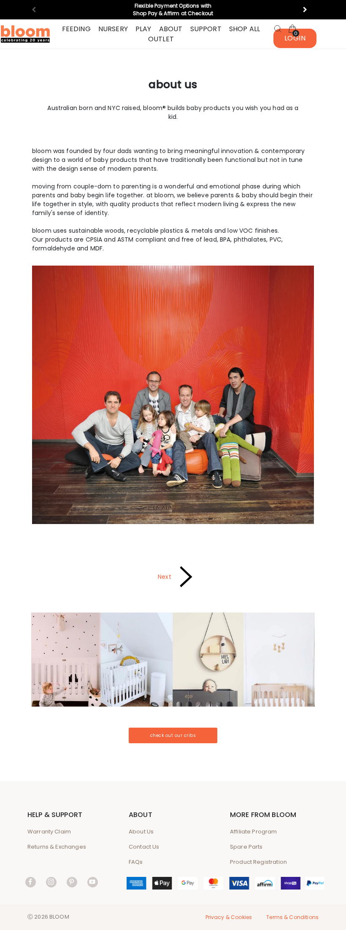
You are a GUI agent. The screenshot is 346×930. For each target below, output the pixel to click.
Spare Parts (246, 847)
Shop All (244, 29)
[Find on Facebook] (30, 882)
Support (206, 29)
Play (143, 29)
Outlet (161, 39)
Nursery (113, 29)
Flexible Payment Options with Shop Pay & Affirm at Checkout (173, 9)
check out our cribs (173, 735)
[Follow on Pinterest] (72, 882)
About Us (141, 832)
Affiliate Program (253, 832)
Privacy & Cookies (228, 917)
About (171, 29)
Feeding (76, 29)
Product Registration (258, 862)
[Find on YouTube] (92, 882)
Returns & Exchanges (56, 847)
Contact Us (144, 847)
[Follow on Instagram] (51, 882)
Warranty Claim (49, 832)
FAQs (136, 862)
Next (164, 576)
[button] (308, 9)
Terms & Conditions (292, 917)
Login (295, 38)
